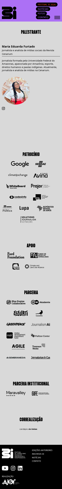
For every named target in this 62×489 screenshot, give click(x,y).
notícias (36, 457)
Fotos (41, 13)
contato (36, 461)
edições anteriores (42, 450)
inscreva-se (38, 454)
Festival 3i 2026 (47, 4)
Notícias (43, 8)
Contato (43, 17)
